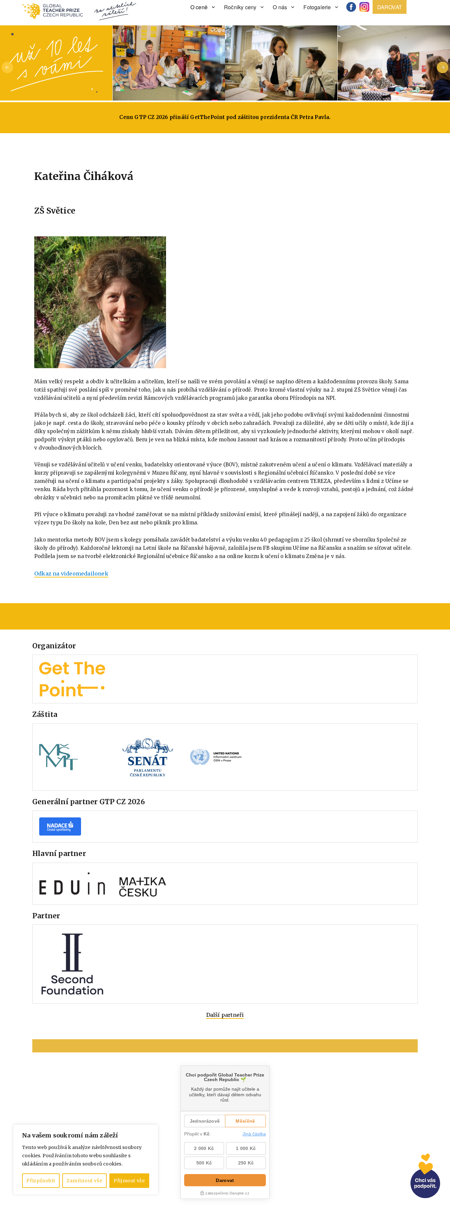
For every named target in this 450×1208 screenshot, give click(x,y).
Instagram (366, 7)
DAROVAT (389, 7)
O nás (280, 7)
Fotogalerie (317, 7)
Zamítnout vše (84, 1181)
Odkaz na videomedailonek (71, 573)
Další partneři (225, 1015)
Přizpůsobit (40, 1181)
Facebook (353, 7)
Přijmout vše (129, 1181)
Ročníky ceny (240, 7)
